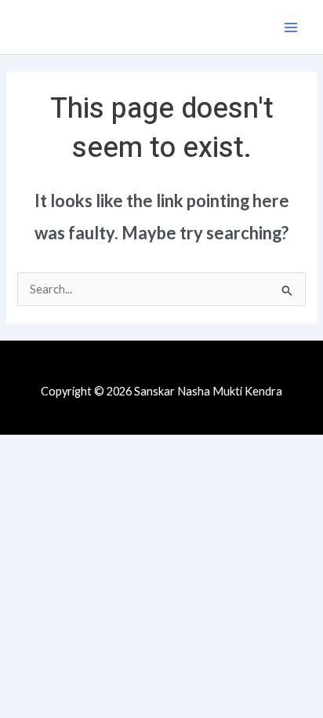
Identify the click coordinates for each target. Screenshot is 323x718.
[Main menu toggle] (290, 27)
